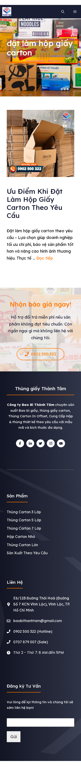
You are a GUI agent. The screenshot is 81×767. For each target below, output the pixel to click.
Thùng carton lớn (22, 545)
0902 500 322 (24, 631)
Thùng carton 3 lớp (24, 512)
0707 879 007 (24, 642)
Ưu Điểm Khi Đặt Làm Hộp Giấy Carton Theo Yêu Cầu (35, 203)
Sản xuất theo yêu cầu (27, 553)
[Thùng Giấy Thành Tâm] (6, 11)
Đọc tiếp (44, 258)
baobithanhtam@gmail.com (37, 620)
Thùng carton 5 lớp (24, 520)
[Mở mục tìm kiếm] (63, 11)
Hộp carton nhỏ (21, 536)
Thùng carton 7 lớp (24, 528)
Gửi (13, 736)
